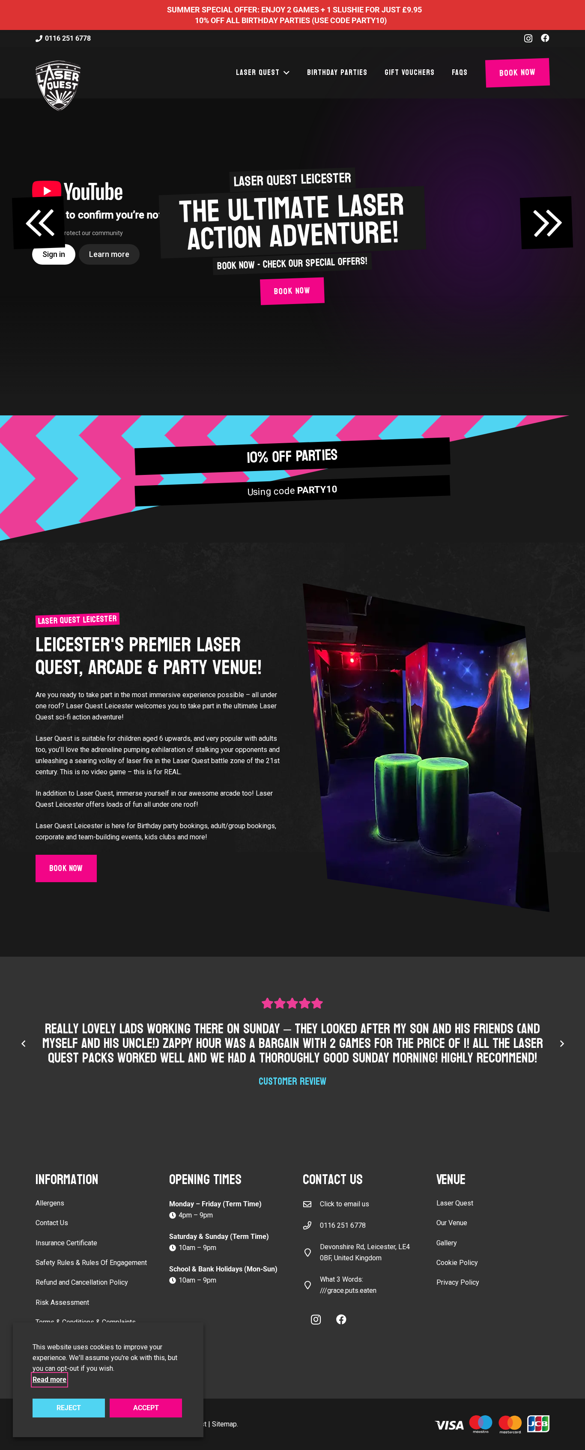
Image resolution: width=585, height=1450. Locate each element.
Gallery (446, 1243)
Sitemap (224, 1424)
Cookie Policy (457, 1263)
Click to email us (344, 1204)
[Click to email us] (311, 1204)
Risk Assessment (62, 1302)
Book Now (292, 291)
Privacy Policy (457, 1282)
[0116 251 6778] (311, 1225)
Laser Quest (454, 1203)
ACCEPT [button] (146, 1408)
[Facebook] (545, 38)
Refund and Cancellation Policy (82, 1282)
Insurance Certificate (66, 1243)
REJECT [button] (69, 1408)
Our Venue (451, 1223)
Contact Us (52, 1223)
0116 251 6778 (343, 1225)
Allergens (50, 1203)
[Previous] (24, 1044)
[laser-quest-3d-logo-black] (58, 85)
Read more (49, 1379)
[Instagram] (528, 38)
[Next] (561, 1044)
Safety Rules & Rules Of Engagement (91, 1263)
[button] (285, 72)
